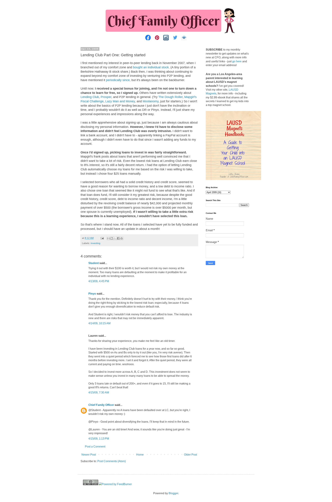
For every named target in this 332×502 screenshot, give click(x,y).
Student (93, 263)
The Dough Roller (170, 97)
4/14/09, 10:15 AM (99, 323)
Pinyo (92, 293)
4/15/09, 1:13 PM (98, 438)
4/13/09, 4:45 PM (98, 281)
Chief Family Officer (101, 404)
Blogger (173, 493)
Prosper (106, 97)
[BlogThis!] (111, 238)
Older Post (190, 454)
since (126, 80)
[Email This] (108, 238)
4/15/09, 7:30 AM (98, 392)
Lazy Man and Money (120, 101)
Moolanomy (151, 101)
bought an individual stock (151, 67)
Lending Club (90, 97)
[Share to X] (115, 238)
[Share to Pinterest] (121, 238)
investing (95, 243)
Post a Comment (95, 446)
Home (140, 454)
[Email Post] (101, 238)
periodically (114, 80)
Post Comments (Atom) (111, 461)
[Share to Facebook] (118, 238)
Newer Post (88, 454)
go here (237, 61)
